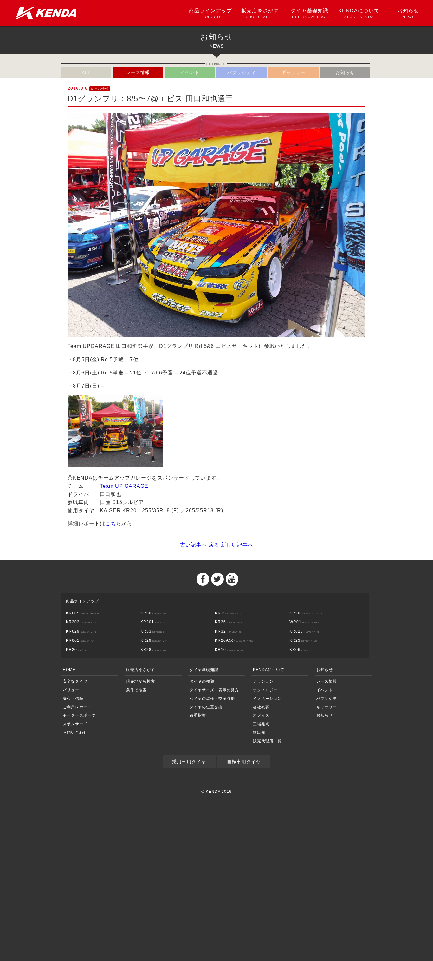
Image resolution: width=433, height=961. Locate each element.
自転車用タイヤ (244, 761)
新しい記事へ (237, 544)
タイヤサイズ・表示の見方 (214, 690)
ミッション (263, 681)
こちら (113, 523)
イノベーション (267, 698)
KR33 (152, 631)
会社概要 (261, 707)
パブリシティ (241, 72)
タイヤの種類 (202, 681)
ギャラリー (293, 72)
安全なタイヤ (75, 681)
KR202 (81, 622)
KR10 (229, 649)
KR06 (300, 649)
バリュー (71, 690)
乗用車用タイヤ (189, 761)
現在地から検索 (140, 681)
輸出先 (259, 732)
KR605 (82, 613)
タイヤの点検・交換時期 (212, 698)
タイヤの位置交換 (206, 707)
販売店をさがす (140, 669)
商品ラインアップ (82, 601)
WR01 (304, 622)
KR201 (153, 622)
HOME (69, 669)
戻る (214, 544)
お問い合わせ (75, 732)
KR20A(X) (235, 640)
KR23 (303, 640)
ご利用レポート (77, 707)
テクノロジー (265, 690)
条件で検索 (136, 690)
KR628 (304, 631)
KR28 (153, 649)
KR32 (228, 631)
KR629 (81, 631)
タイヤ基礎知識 (204, 669)
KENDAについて (268, 669)
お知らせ (345, 72)
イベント (189, 72)
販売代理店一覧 (267, 741)
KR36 (228, 622)
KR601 (80, 640)
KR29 (153, 640)
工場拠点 (261, 724)
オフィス (261, 715)
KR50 (153, 613)
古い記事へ (193, 544)
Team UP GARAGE (124, 486)
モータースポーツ (79, 715)
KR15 (228, 613)
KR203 (305, 613)
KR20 (76, 649)
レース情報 (138, 72)
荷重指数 (198, 715)
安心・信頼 (73, 698)
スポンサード (75, 724)
